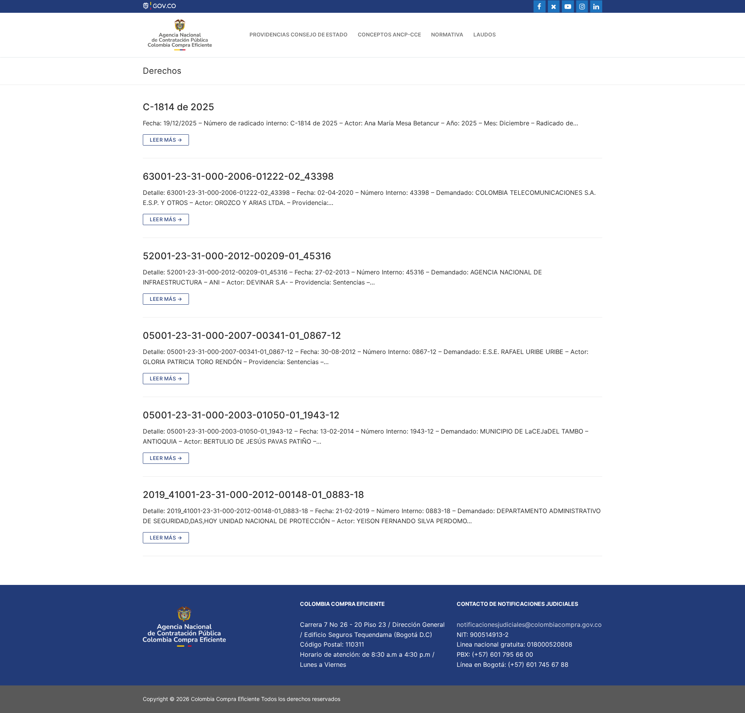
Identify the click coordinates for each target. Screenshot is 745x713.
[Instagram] (582, 6)
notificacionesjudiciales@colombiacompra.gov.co (529, 624)
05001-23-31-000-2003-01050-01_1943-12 (241, 415)
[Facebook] (540, 6)
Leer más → (166, 140)
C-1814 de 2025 (178, 107)
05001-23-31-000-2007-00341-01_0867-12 (242, 335)
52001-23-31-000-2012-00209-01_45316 (237, 256)
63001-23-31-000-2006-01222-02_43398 (238, 176)
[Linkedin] (596, 6)
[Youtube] (568, 6)
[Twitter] (554, 6)
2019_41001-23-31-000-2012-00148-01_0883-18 (253, 494)
